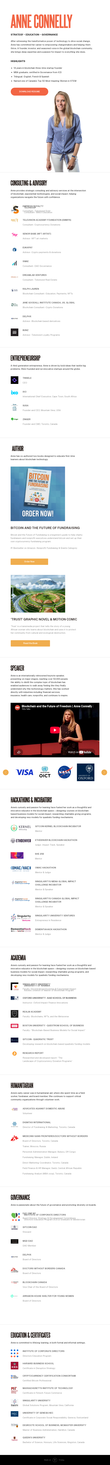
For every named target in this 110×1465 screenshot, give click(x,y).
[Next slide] (104, 772)
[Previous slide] (6, 772)
